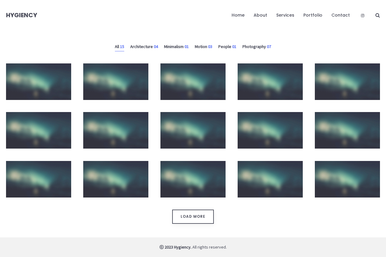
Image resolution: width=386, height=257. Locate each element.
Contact (340, 15)
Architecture (193, 104)
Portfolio (312, 15)
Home (238, 15)
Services (285, 15)
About (260, 15)
